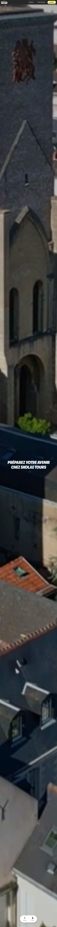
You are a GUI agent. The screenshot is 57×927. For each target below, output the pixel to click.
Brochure (31, 2)
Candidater (51, 2)
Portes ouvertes (41, 2)
